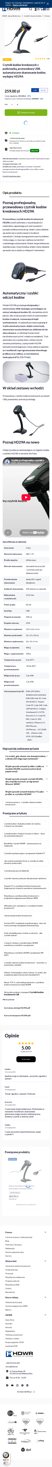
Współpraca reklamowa (15, 1277)
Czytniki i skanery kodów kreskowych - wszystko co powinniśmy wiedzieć (25, 964)
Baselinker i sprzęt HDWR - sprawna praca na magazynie (22, 844)
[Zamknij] (48, 4)
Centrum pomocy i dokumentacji (18, 1237)
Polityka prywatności (14, 1335)
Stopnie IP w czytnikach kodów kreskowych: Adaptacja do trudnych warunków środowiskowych (25, 887)
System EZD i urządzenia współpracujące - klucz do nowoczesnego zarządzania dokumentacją (25, 924)
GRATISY (34, 151)
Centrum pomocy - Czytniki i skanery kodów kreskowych (23, 803)
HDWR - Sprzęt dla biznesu (11, 16)
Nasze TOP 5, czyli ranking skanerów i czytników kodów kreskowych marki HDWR (24, 983)
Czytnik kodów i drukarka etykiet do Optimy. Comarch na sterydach (22, 825)
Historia (8, 1327)
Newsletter (10, 1292)
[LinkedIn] (27, 1385)
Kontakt (8, 1323)
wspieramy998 (11, 1346)
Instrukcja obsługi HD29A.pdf (17, 1008)
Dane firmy (9, 1320)
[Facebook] (7, 1385)
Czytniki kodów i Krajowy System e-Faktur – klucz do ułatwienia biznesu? (24, 834)
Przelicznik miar (11, 1270)
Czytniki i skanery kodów (32, 16)
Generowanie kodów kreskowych (18, 915)
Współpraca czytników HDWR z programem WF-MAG (24, 954)
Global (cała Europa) (13, 1302)
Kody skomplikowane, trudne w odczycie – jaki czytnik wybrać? (23, 934)
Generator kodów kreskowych (18, 1266)
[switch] (5, 1463)
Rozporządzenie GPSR (14, 1342)
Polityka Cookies (12, 1338)
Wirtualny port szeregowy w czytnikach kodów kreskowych (23, 907)
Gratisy (8, 1288)
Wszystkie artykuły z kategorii (24, 993)
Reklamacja (10, 1248)
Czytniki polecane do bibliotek (16, 871)
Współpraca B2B (12, 1285)
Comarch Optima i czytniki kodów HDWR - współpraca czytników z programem (21, 944)
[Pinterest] (22, 1385)
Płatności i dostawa (13, 1245)
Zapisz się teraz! (20, 5)
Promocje (9, 1273)
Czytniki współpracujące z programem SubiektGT (24, 853)
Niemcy (8, 1310)
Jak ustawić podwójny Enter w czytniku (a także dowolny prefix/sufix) (23, 862)
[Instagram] (17, 1385)
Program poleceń (12, 1281)
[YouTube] (12, 1385)
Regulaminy (10, 1331)
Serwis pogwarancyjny (14, 1252)
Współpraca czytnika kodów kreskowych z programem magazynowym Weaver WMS (21, 897)
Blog (7, 1241)
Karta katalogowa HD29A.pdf (17, 1015)
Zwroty (8, 1256)
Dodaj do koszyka (27, 112)
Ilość (6, 104)
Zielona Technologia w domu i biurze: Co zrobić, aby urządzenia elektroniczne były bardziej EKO (25, 973)
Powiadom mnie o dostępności (26, 1204)
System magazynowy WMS (16, 1306)
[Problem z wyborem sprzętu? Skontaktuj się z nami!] (35, 9)
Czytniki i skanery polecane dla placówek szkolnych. (25, 878)
